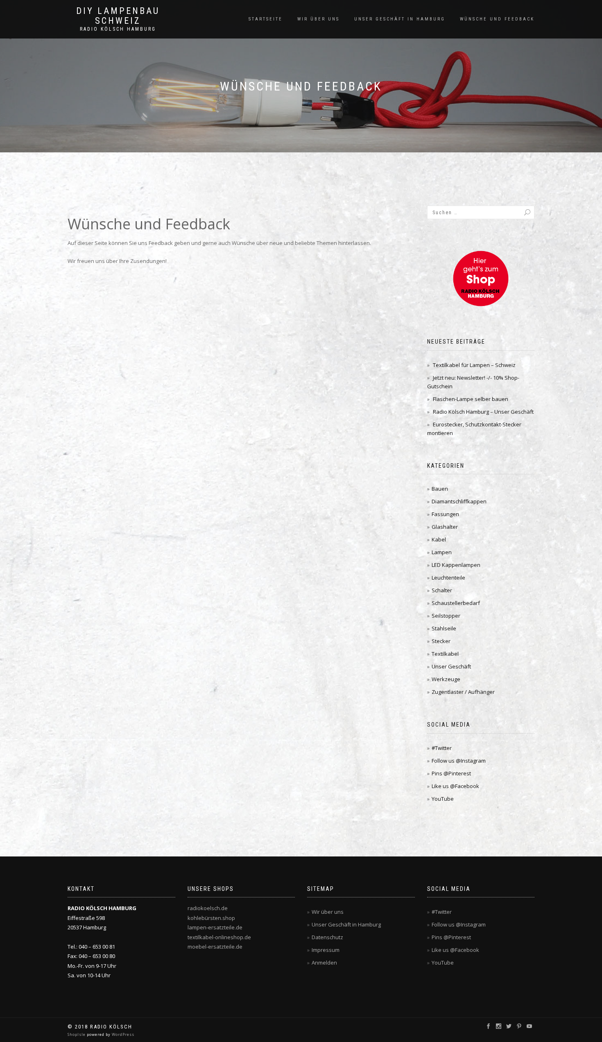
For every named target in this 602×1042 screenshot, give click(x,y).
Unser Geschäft (451, 666)
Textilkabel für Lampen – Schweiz (474, 365)
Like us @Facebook (455, 786)
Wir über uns (318, 19)
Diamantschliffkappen (459, 501)
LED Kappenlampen (456, 565)
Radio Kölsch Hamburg (118, 29)
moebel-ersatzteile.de (215, 946)
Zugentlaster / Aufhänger (463, 691)
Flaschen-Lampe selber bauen (470, 399)
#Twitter (442, 748)
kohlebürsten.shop (211, 918)
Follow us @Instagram (459, 760)
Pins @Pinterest (451, 773)
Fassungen (445, 514)
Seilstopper (446, 615)
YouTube (443, 798)
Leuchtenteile (448, 577)
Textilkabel (445, 653)
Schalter (442, 590)
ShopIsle (77, 1034)
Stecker (441, 641)
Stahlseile (444, 628)
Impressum (325, 950)
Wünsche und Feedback (497, 19)
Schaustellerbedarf (456, 603)
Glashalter (445, 526)
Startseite (266, 19)
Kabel (439, 539)
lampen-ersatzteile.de (215, 927)
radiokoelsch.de (208, 908)
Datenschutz (327, 937)
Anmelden (324, 962)
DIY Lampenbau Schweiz (118, 16)
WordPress (122, 1034)
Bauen (440, 488)
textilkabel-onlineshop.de (219, 937)
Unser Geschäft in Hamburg (399, 19)
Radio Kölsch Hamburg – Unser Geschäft (483, 411)
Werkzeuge (446, 679)
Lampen (442, 552)
